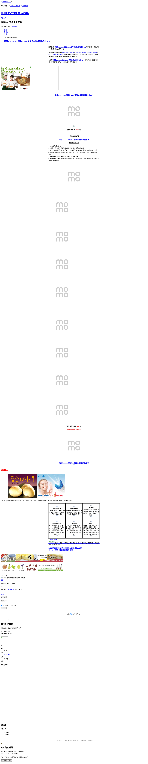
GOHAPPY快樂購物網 (55, 54)
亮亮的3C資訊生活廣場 (15, 13)
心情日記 (14, 26)
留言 (14, 589)
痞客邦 (10, 589)
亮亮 (2, 580)
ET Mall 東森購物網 (68, 52)
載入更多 (3, 597)
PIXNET (61, 740)
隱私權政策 (83, 740)
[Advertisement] (74, 693)
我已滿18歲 (4, 760)
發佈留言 (3, 607)
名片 (5, 34)
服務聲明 (90, 740)
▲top (2, 594)
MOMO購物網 (92, 52)
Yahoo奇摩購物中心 (81, 52)
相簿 (5, 30)
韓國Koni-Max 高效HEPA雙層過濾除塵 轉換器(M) (27, 41)
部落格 (6, 32)
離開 (10, 760)
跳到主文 (3, 18)
